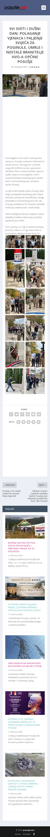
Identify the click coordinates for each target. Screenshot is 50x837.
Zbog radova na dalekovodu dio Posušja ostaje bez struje (25, 664)
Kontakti (26, 834)
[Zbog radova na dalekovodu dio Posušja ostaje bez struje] (25, 647)
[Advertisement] (25, 127)
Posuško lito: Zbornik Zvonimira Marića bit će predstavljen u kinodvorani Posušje (24, 723)
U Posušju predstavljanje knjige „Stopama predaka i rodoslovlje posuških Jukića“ (24, 607)
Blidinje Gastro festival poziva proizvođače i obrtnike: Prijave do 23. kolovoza (21, 547)
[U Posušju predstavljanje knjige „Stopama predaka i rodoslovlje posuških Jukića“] (25, 588)
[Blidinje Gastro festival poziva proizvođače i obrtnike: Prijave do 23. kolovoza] (25, 527)
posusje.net (28, 830)
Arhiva (18, 834)
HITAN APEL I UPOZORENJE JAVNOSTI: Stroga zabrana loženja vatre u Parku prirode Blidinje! (23, 785)
